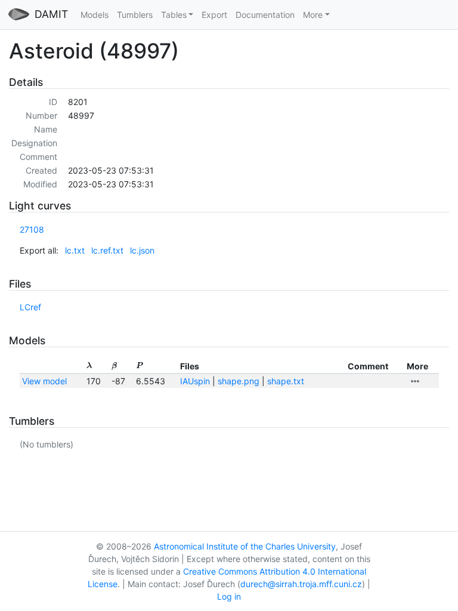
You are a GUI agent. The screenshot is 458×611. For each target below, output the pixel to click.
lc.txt (75, 250)
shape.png (238, 381)
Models (95, 15)
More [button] (313, 15)
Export (214, 15)
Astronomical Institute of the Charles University (245, 546)
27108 (32, 229)
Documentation (265, 15)
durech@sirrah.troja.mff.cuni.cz (301, 584)
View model (44, 381)
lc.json (142, 250)
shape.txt (285, 381)
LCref (30, 307)
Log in (229, 596)
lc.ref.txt (107, 250)
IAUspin (195, 381)
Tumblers (135, 15)
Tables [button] (174, 15)
